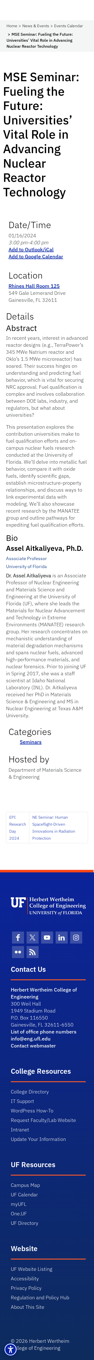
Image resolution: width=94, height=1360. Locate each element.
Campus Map (25, 1185)
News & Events (35, 25)
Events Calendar (68, 25)
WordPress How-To (32, 1110)
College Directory (30, 1091)
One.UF (19, 1213)
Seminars (31, 741)
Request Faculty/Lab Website (43, 1120)
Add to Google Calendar (36, 256)
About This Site (27, 1307)
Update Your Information (38, 1139)
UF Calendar (24, 1194)
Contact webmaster (33, 1045)
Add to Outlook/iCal (31, 249)
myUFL (18, 1204)
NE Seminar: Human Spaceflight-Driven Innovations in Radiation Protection (53, 828)
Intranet (20, 1129)
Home (12, 25)
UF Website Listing (31, 1269)
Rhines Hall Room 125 (34, 286)
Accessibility (25, 1278)
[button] (10, 1349)
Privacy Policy (26, 1288)
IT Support (22, 1101)
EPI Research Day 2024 (17, 828)
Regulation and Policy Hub (40, 1297)
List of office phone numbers (43, 1031)
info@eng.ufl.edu (31, 1038)
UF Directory (24, 1223)
